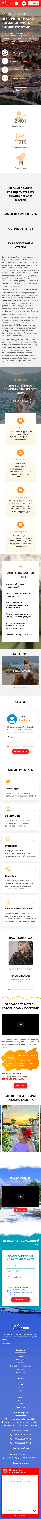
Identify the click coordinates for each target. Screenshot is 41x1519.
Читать (11, 737)
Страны (20, 1397)
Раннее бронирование (20, 1366)
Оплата (20, 1369)
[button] (15, 688)
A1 (11, 969)
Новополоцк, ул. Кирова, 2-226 (22, 1419)
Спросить (20, 1086)
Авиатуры (20, 1359)
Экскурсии (20, 1362)
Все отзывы (20, 1210)
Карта (20, 1400)
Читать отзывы (20, 751)
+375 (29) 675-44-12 (22, 1434)
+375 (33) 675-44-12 (22, 1439)
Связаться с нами (20, 401)
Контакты (20, 1372)
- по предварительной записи (21, 1457)
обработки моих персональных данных (21, 1293)
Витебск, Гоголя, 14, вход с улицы (22, 1425)
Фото (20, 1394)
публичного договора (18, 1289)
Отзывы (20, 1387)
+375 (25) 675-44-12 (22, 1443)
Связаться (34, 3)
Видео (20, 1390)
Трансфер (20, 1407)
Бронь (20, 1384)
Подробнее (21, 90)
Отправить (20, 1299)
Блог (20, 1403)
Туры (20, 1356)
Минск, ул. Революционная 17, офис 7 (22, 1422)
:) (23, 969)
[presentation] (5, 964)
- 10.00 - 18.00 (22, 1454)
